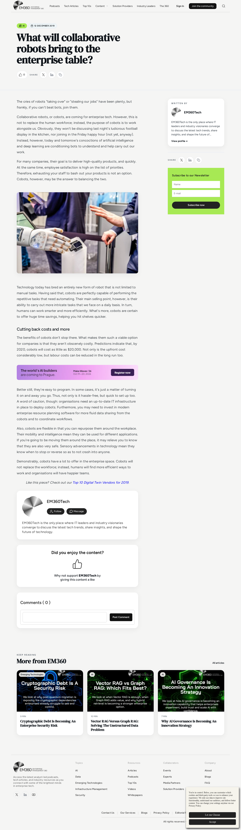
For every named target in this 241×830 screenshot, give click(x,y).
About (208, 770)
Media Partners (171, 782)
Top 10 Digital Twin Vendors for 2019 (100, 482)
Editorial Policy (183, 812)
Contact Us (108, 812)
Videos (132, 789)
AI (24, 26)
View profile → (179, 141)
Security (80, 795)
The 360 (164, 6)
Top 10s (87, 6)
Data (78, 776)
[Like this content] (20, 75)
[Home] (29, 9)
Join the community (203, 6)
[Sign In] (55, 511)
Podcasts (55, 6)
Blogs (208, 776)
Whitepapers (135, 795)
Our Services (127, 812)
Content (100, 6)
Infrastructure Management (91, 789)
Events (167, 770)
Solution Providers (123, 6)
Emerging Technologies (88, 782)
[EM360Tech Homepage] (31, 774)
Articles (132, 770)
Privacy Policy (161, 812)
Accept (212, 822)
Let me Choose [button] (212, 815)
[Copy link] (60, 74)
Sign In (180, 6)
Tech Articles (71, 6)
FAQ (207, 782)
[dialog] (212, 807)
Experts (167, 776)
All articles (218, 662)
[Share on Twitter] (43, 74)
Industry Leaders (146, 6)
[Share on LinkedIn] (51, 74)
